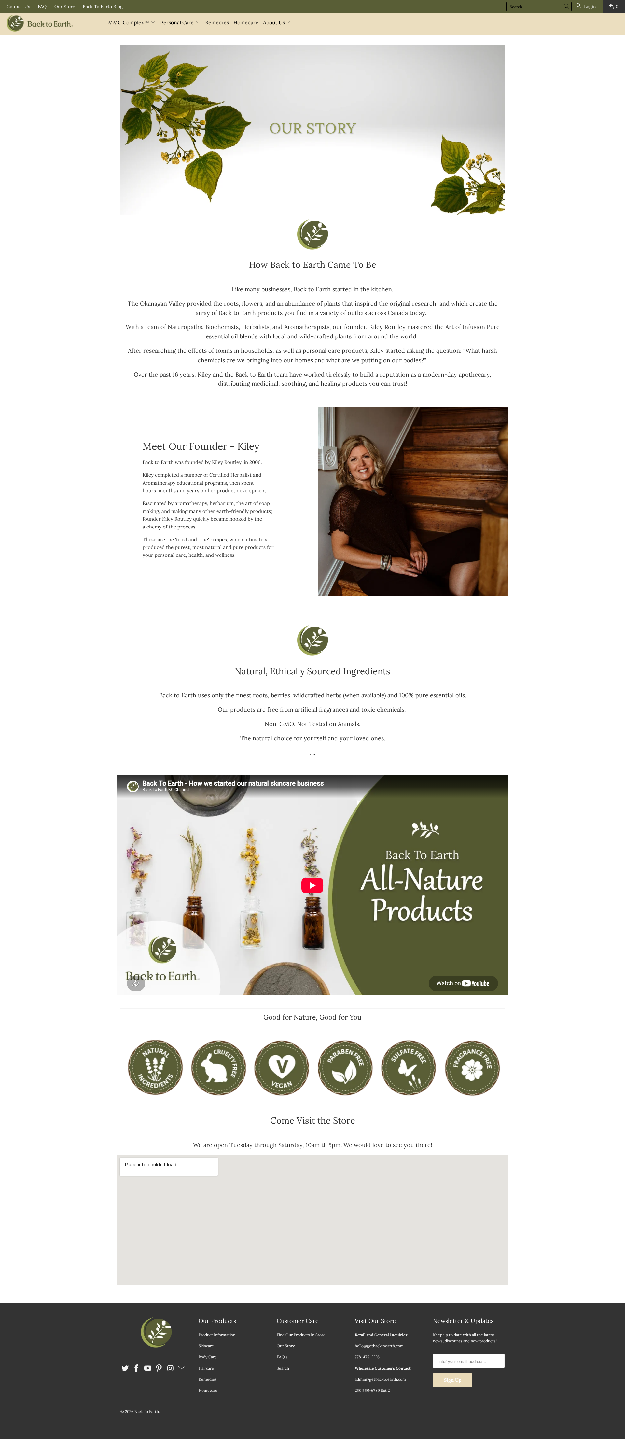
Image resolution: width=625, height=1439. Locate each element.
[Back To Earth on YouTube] (148, 1368)
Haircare (206, 1368)
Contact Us (18, 6)
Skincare (206, 1345)
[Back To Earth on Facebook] (137, 1368)
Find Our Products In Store (301, 1334)
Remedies (217, 22)
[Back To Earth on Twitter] (125, 1368)
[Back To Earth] (53, 24)
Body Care (208, 1356)
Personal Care (177, 22)
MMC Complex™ (129, 22)
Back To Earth (146, 1411)
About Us (274, 22)
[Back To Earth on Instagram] (170, 1368)
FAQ (42, 6)
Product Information (217, 1334)
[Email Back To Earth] (182, 1368)
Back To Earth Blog (103, 6)
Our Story (64, 6)
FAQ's (282, 1356)
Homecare (245, 22)
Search (283, 1368)
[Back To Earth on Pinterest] (159, 1368)
